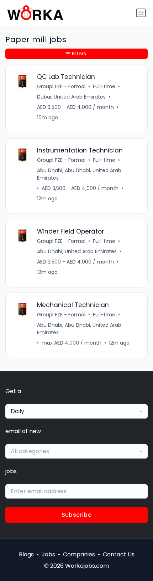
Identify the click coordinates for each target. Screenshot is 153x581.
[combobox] (76, 411)
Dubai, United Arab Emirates (71, 96)
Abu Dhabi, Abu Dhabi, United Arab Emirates (79, 174)
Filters (79, 53)
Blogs (26, 554)
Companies (79, 554)
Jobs (48, 554)
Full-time (104, 86)
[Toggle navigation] (141, 13)
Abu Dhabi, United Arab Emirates (77, 251)
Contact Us (118, 554)
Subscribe (77, 515)
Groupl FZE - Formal (61, 86)
